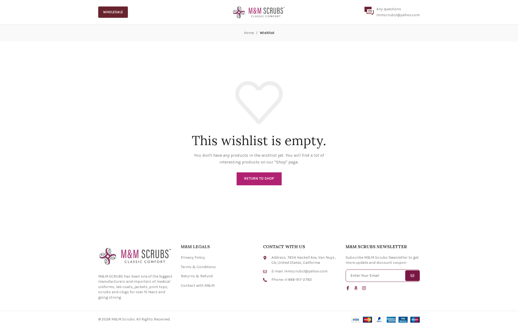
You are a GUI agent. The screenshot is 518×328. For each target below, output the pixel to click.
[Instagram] (364, 288)
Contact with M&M (197, 285)
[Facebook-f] (348, 288)
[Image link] (135, 255)
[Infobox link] (392, 12)
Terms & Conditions (198, 267)
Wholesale (113, 12)
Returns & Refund (197, 276)
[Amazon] (356, 288)
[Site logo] (259, 11)
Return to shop (259, 178)
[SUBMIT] (412, 275)
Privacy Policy (193, 257)
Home (249, 32)
